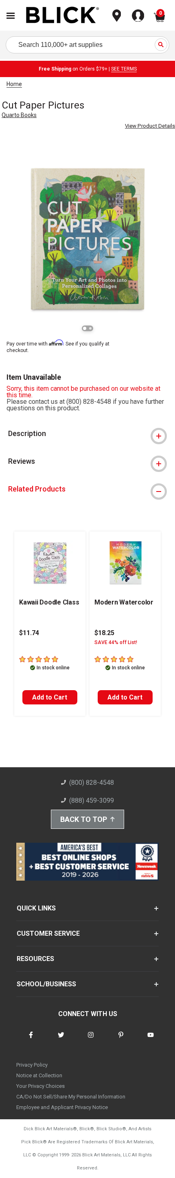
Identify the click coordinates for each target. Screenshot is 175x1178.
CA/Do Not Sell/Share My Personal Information (70, 1097)
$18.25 (104, 633)
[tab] (87, 433)
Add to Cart (49, 697)
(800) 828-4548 (91, 782)
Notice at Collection (39, 1075)
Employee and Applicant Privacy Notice (62, 1107)
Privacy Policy (32, 1065)
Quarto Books (19, 115)
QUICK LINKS (36, 908)
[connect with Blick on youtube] (150, 1040)
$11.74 (29, 633)
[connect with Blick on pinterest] (121, 1040)
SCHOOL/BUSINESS (46, 984)
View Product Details (150, 126)
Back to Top (83, 819)
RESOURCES (35, 959)
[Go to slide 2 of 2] (90, 328)
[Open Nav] (11, 16)
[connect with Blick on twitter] (61, 1040)
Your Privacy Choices (40, 1086)
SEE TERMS (124, 69)
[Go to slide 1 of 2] (85, 328)
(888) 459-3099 (91, 800)
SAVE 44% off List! (115, 642)
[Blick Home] (62, 16)
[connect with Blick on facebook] (31, 1040)
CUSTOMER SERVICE (48, 933)
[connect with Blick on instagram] (91, 1040)
